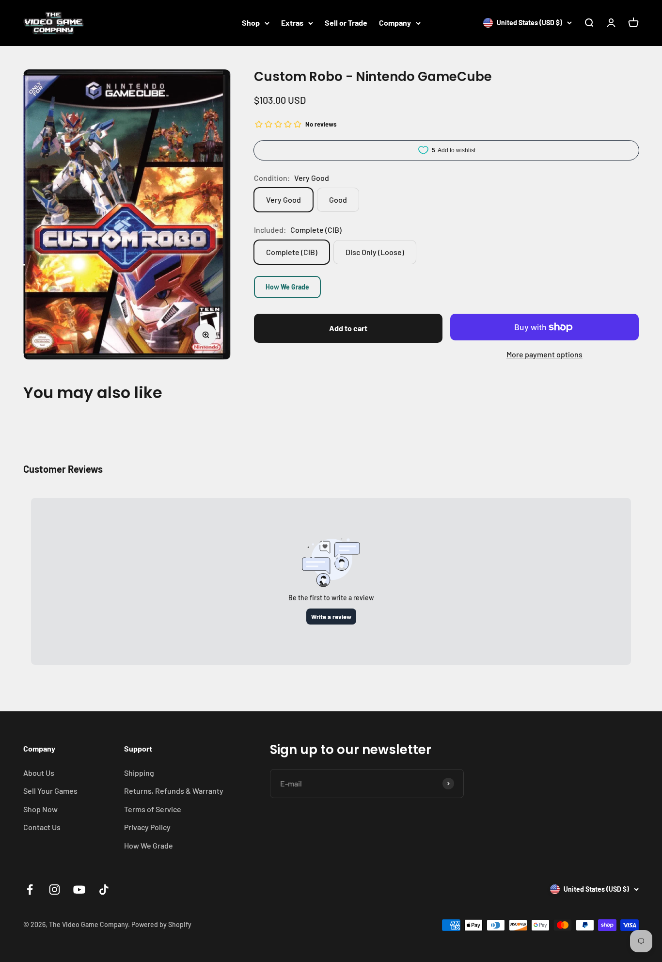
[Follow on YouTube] (79, 889)
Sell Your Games (50, 790)
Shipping (139, 772)
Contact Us (42, 827)
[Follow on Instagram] (54, 889)
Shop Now (40, 809)
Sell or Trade (346, 22)
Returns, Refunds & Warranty (173, 790)
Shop (251, 22)
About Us (38, 772)
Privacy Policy (147, 827)
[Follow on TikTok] (103, 889)
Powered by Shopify (161, 924)
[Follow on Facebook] (29, 889)
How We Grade (287, 287)
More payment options (544, 354)
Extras (292, 22)
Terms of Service (152, 809)
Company (395, 22)
